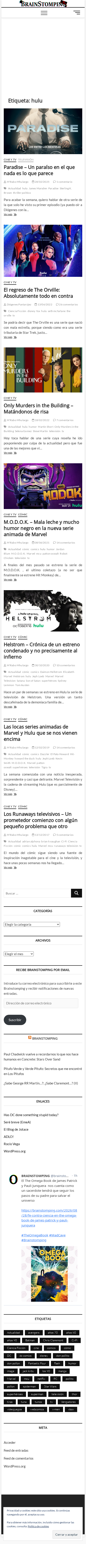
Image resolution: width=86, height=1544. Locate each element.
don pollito (62, 1355)
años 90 (12, 1340)
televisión (55, 431)
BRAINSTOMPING (45, 1038)
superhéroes (49, 680)
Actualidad (14, 188)
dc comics (26, 1355)
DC (9, 1355)
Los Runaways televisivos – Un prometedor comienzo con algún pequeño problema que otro (41, 819)
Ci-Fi (64, 841)
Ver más (13, 214)
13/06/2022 (44, 304)
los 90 (46, 1371)
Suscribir (15, 1020)
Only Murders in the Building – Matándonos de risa (38, 408)
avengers (33, 1332)
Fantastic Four (37, 1363)
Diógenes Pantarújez (18, 304)
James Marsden (38, 188)
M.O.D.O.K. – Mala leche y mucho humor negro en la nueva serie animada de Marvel (41, 527)
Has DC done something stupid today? (31, 1115)
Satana (21, 680)
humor (33, 426)
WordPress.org (15, 1151)
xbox (71, 1409)
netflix (41, 1378)
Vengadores (68, 1401)
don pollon (13, 1363)
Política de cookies (38, 1526)
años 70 (53, 1332)
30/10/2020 (41, 665)
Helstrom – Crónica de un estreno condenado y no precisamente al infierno (42, 650)
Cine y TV (10, 159)
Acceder (10, 1442)
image (10, 1371)
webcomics (37, 1409)
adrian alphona (31, 841)
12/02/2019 (41, 747)
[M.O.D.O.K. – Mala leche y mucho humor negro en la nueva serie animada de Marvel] (43, 486)
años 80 (71, 1332)
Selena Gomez (23, 431)
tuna (23, 1401)
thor (74, 1394)
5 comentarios (64, 834)
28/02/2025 (41, 181)
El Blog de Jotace (16, 1129)
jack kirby (28, 1371)
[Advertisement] (43, 51)
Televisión (26, 159)
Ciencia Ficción (17, 311)
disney (31, 311)
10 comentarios (65, 665)
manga (62, 1371)
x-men (56, 1409)
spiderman (29, 1386)
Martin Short (45, 426)
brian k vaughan (50, 841)
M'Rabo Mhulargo (17, 181)
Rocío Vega (12, 1144)
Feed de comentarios (19, 1458)
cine (36, 1348)
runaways (60, 845)
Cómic (22, 514)
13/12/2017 (41, 834)
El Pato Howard (59, 754)
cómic (26, 549)
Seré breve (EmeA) (17, 1122)
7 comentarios (64, 420)
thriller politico (22, 192)
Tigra (44, 767)
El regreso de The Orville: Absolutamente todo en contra (38, 292)
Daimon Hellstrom (51, 671)
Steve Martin (40, 431)
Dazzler (44, 754)
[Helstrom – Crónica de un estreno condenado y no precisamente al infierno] (43, 610)
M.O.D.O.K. (18, 553)
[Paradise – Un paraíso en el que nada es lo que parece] (43, 131)
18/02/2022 (41, 420)
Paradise (53, 188)
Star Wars (50, 1386)
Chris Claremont (53, 1340)
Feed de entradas (16, 1450)
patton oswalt (51, 553)
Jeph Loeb (38, 676)
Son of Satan (33, 680)
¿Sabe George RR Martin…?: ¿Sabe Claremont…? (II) (41, 1083)
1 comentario (64, 181)
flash (57, 1363)
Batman (30, 1340)
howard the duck (25, 758)
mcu (38, 553)
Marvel (31, 553)
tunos (38, 1401)
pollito (69, 1378)
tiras (10, 1401)
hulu (25, 188)
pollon (11, 1386)
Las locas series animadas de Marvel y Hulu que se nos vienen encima (40, 732)
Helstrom (18, 676)
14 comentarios (65, 542)
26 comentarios (68, 304)
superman (37, 1394)
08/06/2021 (41, 542)
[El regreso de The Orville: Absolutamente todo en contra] (43, 251)
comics (35, 549)
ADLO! (9, 1137)
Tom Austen (22, 685)
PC (55, 1378)
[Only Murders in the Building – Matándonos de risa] (43, 369)
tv (14, 315)
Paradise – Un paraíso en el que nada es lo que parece (39, 170)
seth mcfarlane (56, 311)
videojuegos (14, 1409)
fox (38, 311)
